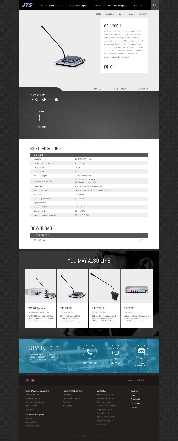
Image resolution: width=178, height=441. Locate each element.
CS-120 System (36, 308)
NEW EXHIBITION (141, 363)
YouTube (33, 380)
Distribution (135, 403)
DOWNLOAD (143, 88)
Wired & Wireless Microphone (52, 5)
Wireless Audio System (105, 394)
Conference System (126, 14)
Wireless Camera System (106, 417)
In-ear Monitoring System (34, 402)
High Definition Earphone (72, 398)
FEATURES (96, 88)
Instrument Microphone (117, 5)
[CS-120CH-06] (141, 240)
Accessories (29, 409)
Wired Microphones (32, 394)
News (133, 395)
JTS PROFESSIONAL (27, 5)
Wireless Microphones (33, 398)
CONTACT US (90, 363)
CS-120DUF (98, 308)
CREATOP (104, 436)
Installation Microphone (105, 398)
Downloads (135, 399)
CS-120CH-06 (39, 240)
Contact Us (135, 407)
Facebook (27, 380)
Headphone (67, 394)
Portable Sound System (105, 420)
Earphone (66, 402)
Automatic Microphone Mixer (107, 406)
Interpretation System (105, 409)
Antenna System (31, 406)
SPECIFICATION (119, 88)
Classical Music (31, 422)
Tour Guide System (103, 413)
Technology (137, 5)
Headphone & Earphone (78, 5)
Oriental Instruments (33, 426)
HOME (98, 14)
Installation (98, 5)
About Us (134, 390)
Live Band (28, 418)
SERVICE (115, 363)
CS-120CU (129, 308)
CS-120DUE (66, 308)
